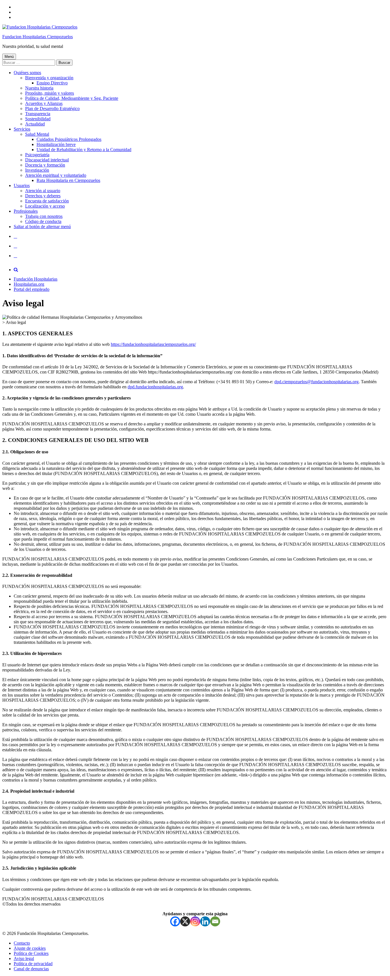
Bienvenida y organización (49, 77)
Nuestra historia (39, 88)
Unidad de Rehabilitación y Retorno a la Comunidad (84, 149)
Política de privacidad (33, 963)
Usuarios (22, 185)
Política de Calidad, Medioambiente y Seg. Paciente (71, 98)
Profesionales (26, 211)
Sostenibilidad (38, 118)
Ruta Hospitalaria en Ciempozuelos (68, 180)
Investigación (37, 170)
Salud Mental (37, 134)
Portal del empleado (31, 289)
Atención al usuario (42, 190)
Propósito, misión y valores (49, 93)
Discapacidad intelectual (47, 159)
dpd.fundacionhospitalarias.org (155, 386)
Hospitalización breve (56, 144)
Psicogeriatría (37, 154)
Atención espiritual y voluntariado (55, 175)
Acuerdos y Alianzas (44, 103)
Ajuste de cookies (30, 948)
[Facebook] (175, 921)
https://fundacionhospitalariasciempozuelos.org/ (153, 344)
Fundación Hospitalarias (35, 279)
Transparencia (37, 113)
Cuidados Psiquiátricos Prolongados (69, 139)
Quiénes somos (27, 72)
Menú (9, 56)
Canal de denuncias (31, 968)
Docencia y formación (45, 165)
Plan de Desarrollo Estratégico (52, 108)
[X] (185, 921)
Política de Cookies (31, 953)
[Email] (215, 921)
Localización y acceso (45, 206)
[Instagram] (195, 921)
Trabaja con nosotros (44, 216)
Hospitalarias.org (29, 284)
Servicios (22, 129)
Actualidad (35, 123)
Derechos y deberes (43, 195)
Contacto (22, 943)
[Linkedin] (205, 921)
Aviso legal (24, 958)
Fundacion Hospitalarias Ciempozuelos (37, 36)
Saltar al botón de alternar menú (42, 226)
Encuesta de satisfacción (47, 200)
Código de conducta (43, 221)
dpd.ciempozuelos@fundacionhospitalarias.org (316, 381)
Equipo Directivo (52, 82)
